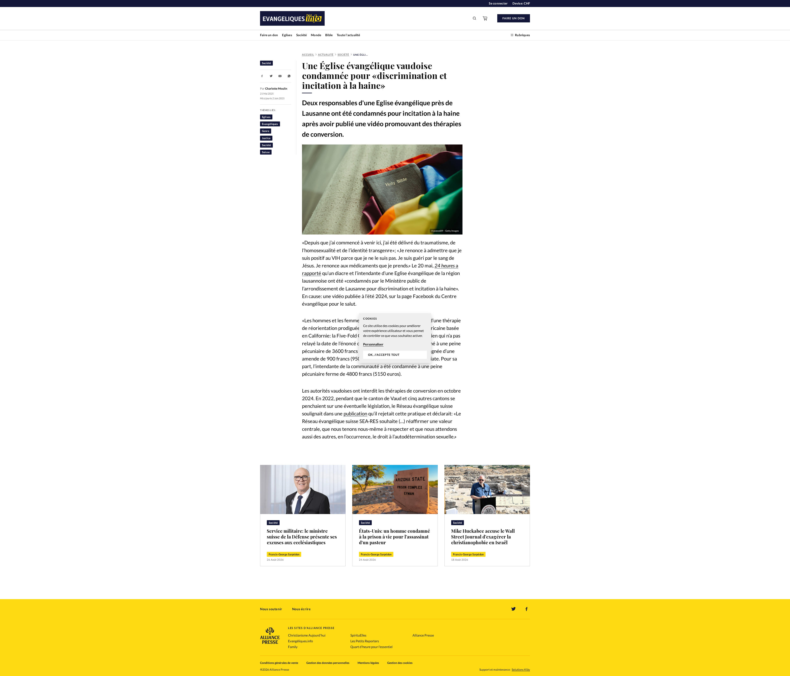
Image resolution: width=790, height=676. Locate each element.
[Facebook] (526, 609)
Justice (266, 138)
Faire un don (269, 35)
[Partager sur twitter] (271, 76)
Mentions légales (368, 662)
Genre (265, 131)
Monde (316, 35)
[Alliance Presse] (270, 644)
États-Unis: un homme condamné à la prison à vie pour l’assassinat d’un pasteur (394, 536)
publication (355, 413)
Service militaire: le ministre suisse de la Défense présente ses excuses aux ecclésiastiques (302, 536)
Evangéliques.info (300, 641)
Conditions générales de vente (279, 662)
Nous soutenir (271, 609)
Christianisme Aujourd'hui (306, 635)
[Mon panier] (485, 18)
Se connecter (498, 3)
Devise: (521, 3)
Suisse (266, 152)
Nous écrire (301, 609)
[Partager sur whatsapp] (289, 76)
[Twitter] (513, 609)
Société (301, 35)
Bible (329, 35)
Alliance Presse (423, 635)
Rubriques (522, 35)
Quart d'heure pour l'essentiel (371, 647)
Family (292, 647)
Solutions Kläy (521, 669)
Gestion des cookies (399, 662)
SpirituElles (358, 635)
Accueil (308, 54)
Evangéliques (270, 124)
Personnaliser (373, 344)
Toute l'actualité (348, 35)
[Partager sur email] (280, 76)
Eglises (287, 35)
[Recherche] (474, 18)
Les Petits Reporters (364, 641)
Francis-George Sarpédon (284, 554)
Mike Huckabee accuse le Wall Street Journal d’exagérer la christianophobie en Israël (483, 536)
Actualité (325, 54)
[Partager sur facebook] (262, 76)
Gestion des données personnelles (327, 662)
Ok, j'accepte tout (384, 354)
